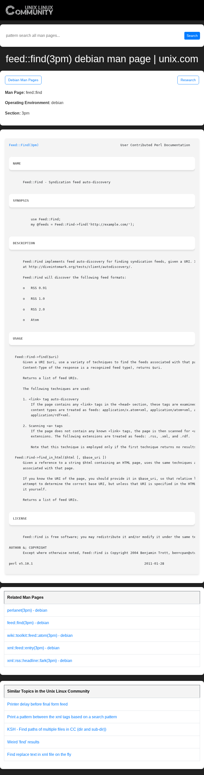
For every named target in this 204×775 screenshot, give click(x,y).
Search (192, 36)
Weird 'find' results (23, 742)
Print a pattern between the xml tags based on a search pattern (62, 717)
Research (188, 80)
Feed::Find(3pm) (24, 145)
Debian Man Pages (23, 80)
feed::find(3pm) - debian (28, 623)
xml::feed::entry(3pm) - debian (33, 648)
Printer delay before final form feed (37, 704)
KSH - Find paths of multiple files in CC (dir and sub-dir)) (56, 729)
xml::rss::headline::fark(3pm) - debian (39, 660)
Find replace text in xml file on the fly (39, 754)
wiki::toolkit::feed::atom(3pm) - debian (40, 635)
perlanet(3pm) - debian (27, 610)
